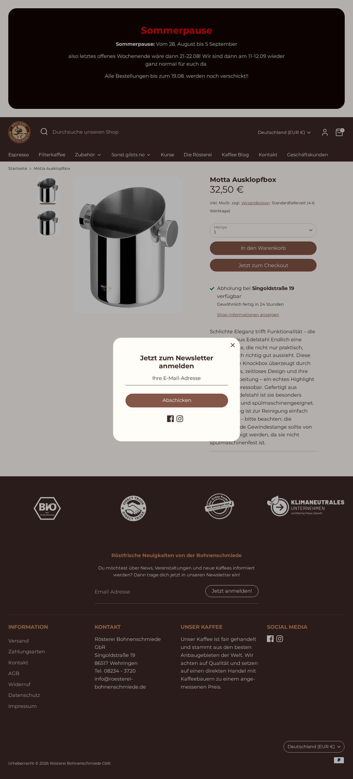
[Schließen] (233, 345)
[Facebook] (170, 418)
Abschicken (176, 400)
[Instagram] (179, 418)
